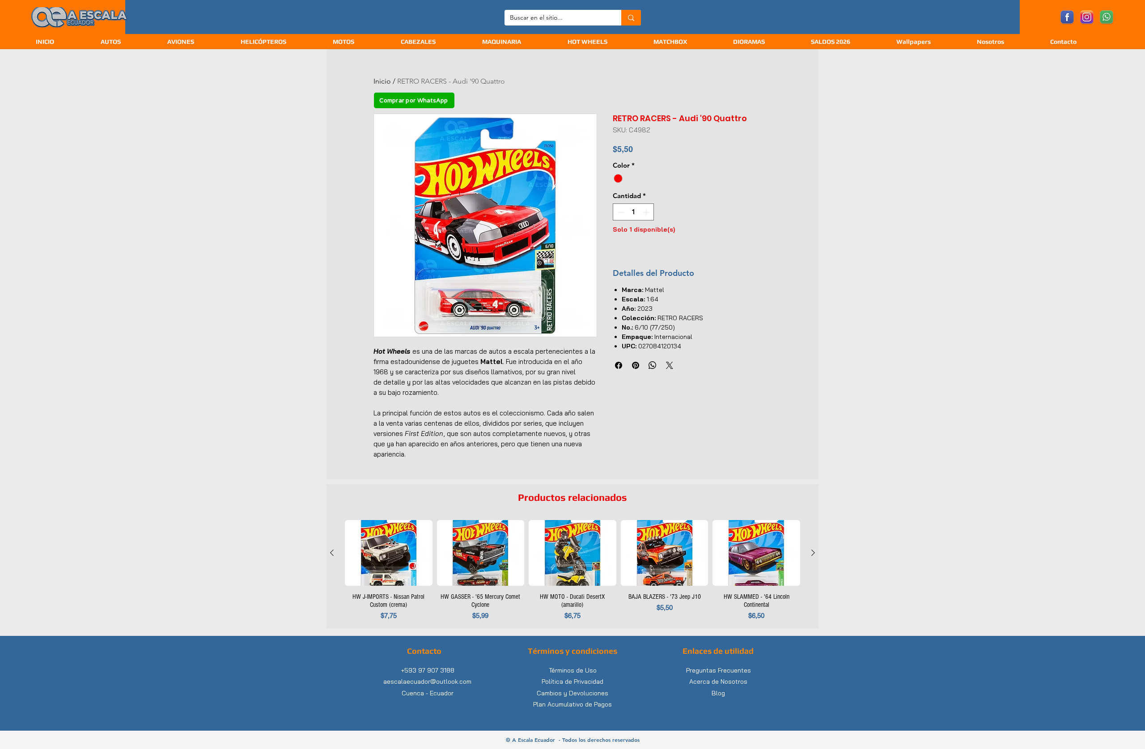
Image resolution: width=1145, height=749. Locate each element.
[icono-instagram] (1087, 17)
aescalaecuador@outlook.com (427, 681)
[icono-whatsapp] (1106, 17)
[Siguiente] (813, 552)
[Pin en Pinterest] (635, 365)
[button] (434, 41)
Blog (718, 693)
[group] (572, 570)
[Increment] (647, 212)
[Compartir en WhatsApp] (652, 365)
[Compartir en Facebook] (618, 365)
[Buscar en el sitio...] (631, 17)
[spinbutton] (633, 212)
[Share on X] (669, 365)
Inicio (382, 81)
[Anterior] (332, 552)
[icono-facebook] (1067, 17)
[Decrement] (620, 212)
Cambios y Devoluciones (572, 693)
